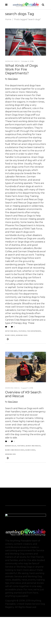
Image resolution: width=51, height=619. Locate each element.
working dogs (21, 335)
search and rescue (33, 446)
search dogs (10, 335)
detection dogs (11, 331)
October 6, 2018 (27, 61)
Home (8, 19)
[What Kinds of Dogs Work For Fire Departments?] (25, 42)
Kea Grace (13, 79)
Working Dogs (12, 61)
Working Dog (10, 454)
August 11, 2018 (27, 388)
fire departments (34, 331)
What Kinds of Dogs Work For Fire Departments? (21, 69)
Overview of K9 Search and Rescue (23, 394)
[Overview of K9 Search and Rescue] (25, 367)
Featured (22, 331)
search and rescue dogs (14, 450)
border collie (10, 446)
